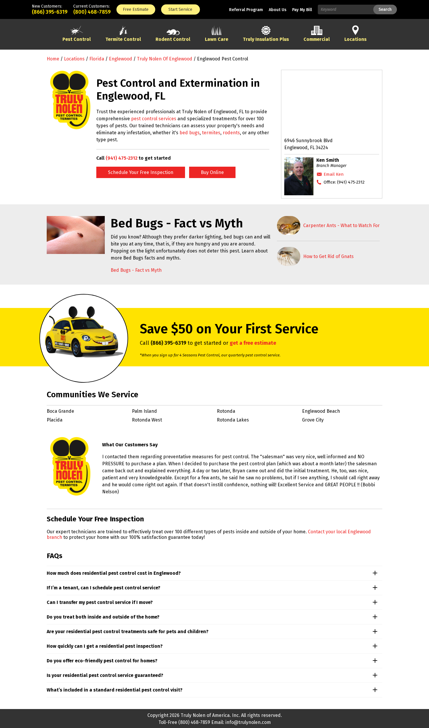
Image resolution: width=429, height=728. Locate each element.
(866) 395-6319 (49, 12)
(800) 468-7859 (92, 12)
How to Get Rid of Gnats (328, 256)
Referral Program (246, 9)
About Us (277, 9)
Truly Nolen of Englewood (164, 59)
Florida (96, 59)
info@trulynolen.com (248, 722)
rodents (231, 132)
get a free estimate (253, 343)
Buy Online (212, 172)
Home (53, 59)
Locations (74, 59)
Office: (344, 182)
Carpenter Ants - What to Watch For (341, 225)
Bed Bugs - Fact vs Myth (136, 270)
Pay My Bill (302, 9)
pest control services (153, 118)
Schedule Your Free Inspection (140, 172)
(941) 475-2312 (121, 158)
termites (211, 132)
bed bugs (189, 132)
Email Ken (334, 174)
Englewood (120, 59)
